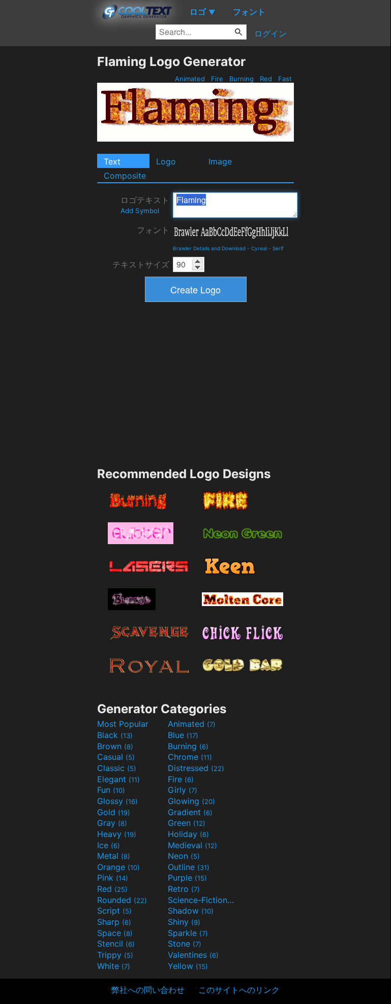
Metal (113, 856)
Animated (190, 79)
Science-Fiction (202, 900)
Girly (182, 790)
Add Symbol (140, 211)
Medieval (192, 845)
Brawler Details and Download (209, 248)
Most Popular (122, 724)
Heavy (116, 834)
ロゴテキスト (145, 205)
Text (112, 161)
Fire (217, 79)
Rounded (122, 900)
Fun (111, 790)
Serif (278, 248)
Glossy (117, 801)
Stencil (116, 944)
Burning (241, 79)
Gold (113, 812)
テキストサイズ (140, 264)
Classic (116, 768)
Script (114, 911)
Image (220, 161)
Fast (285, 79)
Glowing (191, 801)
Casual (116, 757)
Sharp (114, 922)
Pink (112, 878)
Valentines (193, 955)
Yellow (188, 966)
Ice (108, 845)
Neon (184, 856)
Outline (188, 867)
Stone (184, 944)
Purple (187, 878)
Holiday (188, 834)
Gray (112, 823)
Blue (183, 735)
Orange (118, 867)
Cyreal (259, 248)
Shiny (184, 922)
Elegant (118, 779)
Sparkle (188, 933)
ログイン (270, 33)
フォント (153, 230)
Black (115, 735)
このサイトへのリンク (239, 990)
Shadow (191, 911)
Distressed (196, 768)
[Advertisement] (48, 206)
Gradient (190, 812)
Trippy (115, 955)
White (113, 966)
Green (186, 823)
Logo (166, 161)
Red (266, 79)
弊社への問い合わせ (148, 990)
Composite (125, 176)
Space (115, 933)
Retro (184, 889)
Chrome (190, 757)
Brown (115, 746)
